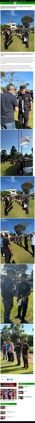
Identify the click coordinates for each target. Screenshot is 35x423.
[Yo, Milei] (20, 392)
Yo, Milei (25, 391)
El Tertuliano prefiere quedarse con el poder (27, 397)
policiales (5, 376)
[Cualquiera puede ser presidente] (20, 387)
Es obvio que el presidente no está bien (7, 400)
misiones (2, 376)
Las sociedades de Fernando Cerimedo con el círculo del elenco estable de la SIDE (11, 412)
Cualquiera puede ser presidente (27, 386)
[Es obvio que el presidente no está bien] (8, 394)
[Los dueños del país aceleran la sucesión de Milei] (2, 417)
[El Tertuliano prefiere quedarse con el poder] (20, 397)
